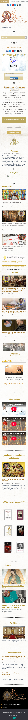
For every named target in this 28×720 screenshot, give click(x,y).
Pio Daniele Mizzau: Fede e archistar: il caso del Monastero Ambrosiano (14, 312)
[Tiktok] (20, 5)
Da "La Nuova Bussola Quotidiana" (14, 377)
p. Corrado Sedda (14, 63)
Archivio (7, 565)
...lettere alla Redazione (14, 652)
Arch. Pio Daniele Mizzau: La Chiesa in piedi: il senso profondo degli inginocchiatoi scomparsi (13, 290)
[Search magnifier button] (26, 37)
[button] (14, 32)
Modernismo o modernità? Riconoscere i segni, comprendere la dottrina (13, 606)
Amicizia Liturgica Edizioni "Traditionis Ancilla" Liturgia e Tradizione (14, 354)
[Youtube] (13, 5)
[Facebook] (8, 5)
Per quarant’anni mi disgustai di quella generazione (14, 66)
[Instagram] (17, 5)
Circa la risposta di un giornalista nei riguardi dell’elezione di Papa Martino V (14, 658)
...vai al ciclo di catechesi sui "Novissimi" (14, 456)
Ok (14, 717)
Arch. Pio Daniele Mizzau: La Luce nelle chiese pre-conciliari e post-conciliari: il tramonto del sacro (14, 225)
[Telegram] (15, 5)
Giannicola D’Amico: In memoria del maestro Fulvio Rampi (13, 333)
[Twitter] (10, 5)
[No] (26, 714)
